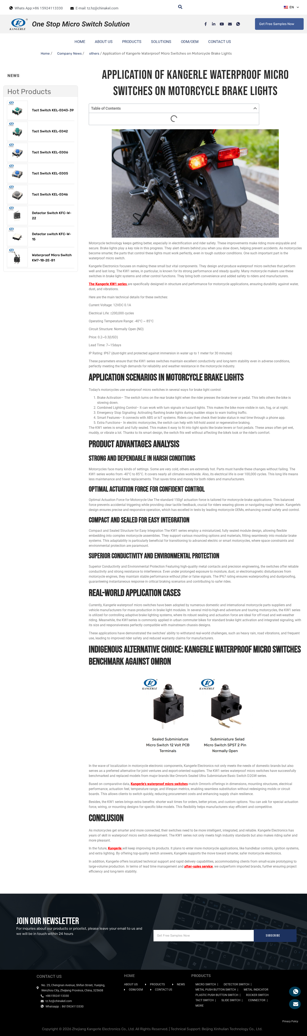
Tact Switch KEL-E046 (50, 194)
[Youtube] (219, 24)
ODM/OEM (190, 41)
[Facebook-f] (203, 24)
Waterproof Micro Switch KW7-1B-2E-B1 (52, 257)
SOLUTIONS (161, 41)
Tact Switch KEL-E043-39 (53, 110)
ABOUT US (104, 41)
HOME (80, 41)
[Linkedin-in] (211, 24)
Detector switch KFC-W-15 (51, 236)
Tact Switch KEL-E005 (50, 173)
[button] (255, 108)
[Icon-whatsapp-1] (236, 24)
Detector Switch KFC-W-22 (51, 215)
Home (45, 53)
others (94, 53)
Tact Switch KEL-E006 (50, 152)
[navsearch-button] (178, 7)
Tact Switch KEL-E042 (50, 131)
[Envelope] (228, 24)
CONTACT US (219, 41)
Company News (69, 53)
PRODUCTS (131, 41)
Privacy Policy (290, 1021)
